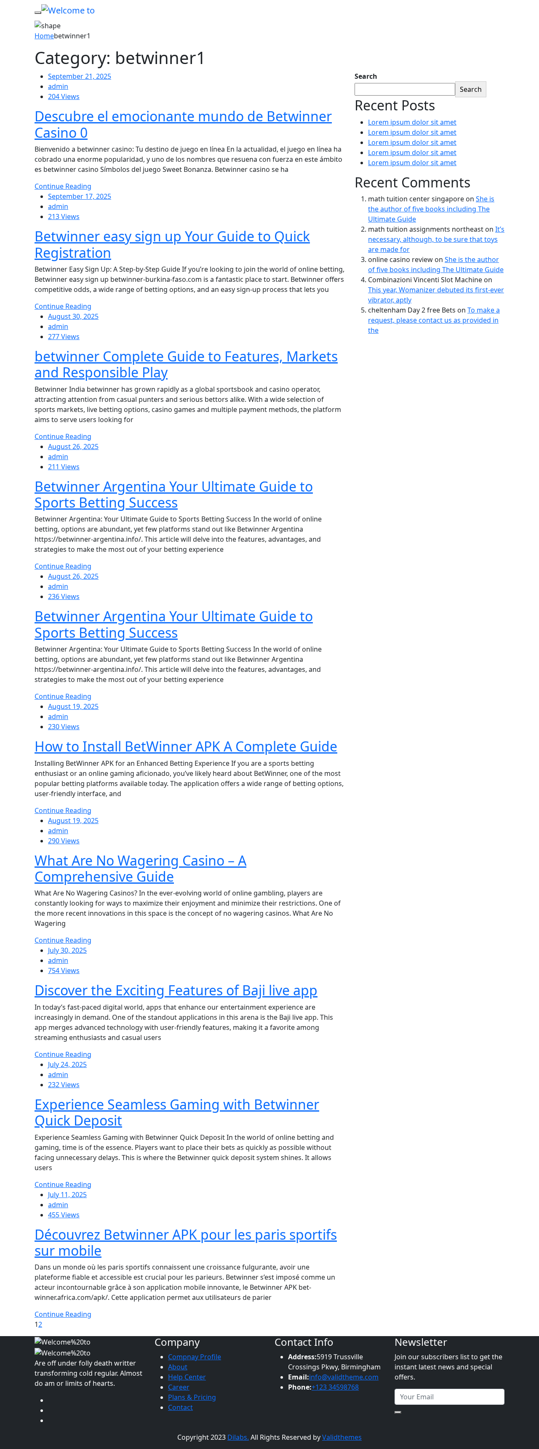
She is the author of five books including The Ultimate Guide (431, 209)
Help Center (187, 1377)
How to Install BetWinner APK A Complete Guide (186, 746)
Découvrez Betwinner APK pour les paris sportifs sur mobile (186, 1242)
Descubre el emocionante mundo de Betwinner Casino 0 (183, 124)
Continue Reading (63, 186)
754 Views (64, 970)
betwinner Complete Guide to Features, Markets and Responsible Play (186, 364)
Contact (180, 1407)
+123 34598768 (335, 1387)
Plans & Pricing (192, 1397)
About (177, 1366)
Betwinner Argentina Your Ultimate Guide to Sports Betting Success (174, 494)
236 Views (64, 596)
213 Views (64, 216)
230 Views (64, 726)
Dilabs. (238, 1437)
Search (366, 76)
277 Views (64, 336)
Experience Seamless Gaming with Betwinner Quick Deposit (177, 1112)
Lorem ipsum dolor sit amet (412, 122)
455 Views (64, 1214)
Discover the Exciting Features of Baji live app (176, 990)
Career (178, 1387)
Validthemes (342, 1437)
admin (58, 86)
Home (44, 35)
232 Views (64, 1084)
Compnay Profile (194, 1356)
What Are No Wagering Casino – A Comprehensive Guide (140, 868)
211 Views (64, 466)
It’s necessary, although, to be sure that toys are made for (436, 239)
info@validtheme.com (344, 1377)
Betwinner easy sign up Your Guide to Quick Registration (172, 244)
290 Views (64, 840)
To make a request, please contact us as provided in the (434, 320)
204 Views (64, 96)
